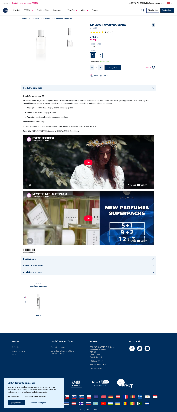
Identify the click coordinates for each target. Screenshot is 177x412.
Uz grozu (113, 67)
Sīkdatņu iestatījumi (38, 403)
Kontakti (6, 3)
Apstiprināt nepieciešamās (35, 396)
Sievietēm (35, 19)
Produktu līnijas (43, 10)
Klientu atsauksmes (33, 265)
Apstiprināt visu (16, 403)
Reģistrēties (167, 10)
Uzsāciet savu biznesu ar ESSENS (25, 3)
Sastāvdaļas (29, 259)
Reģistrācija (16, 347)
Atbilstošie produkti (33, 272)
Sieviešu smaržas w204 (63, 19)
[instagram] (147, 348)
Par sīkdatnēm (13, 396)
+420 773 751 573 (136, 3)
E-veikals (16, 10)
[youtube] (140, 348)
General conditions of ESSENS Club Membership (62, 352)
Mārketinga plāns (18, 351)
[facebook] (132, 348)
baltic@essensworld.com (154, 3)
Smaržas (46, 19)
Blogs (14, 355)
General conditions (58, 347)
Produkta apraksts (32, 88)
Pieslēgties (153, 10)
